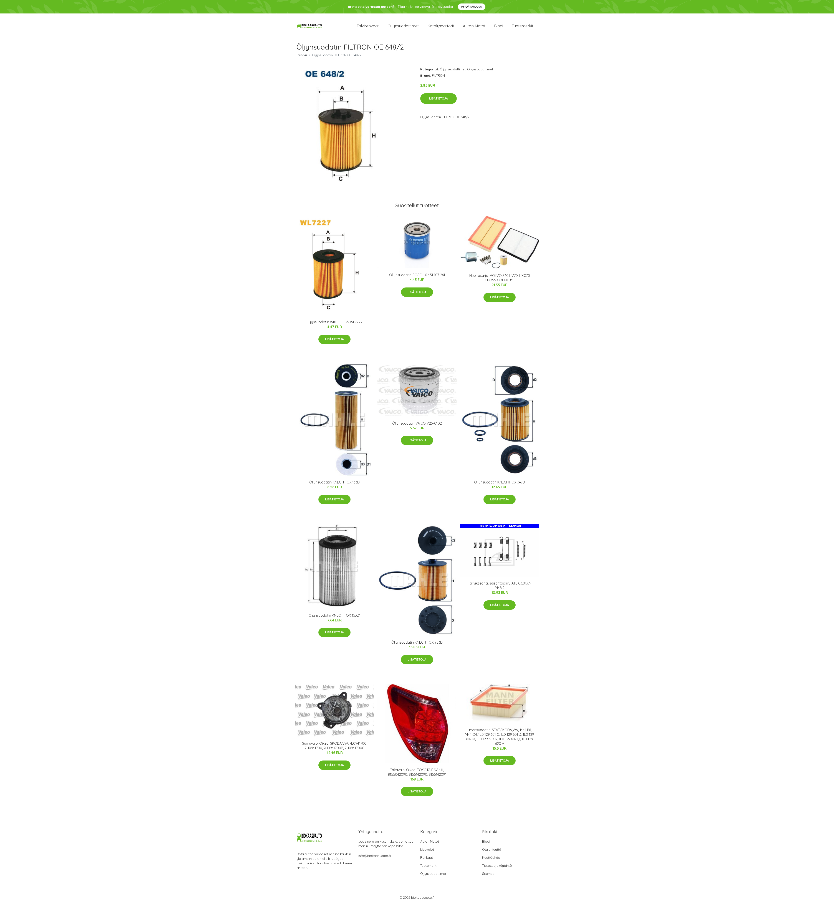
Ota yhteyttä (491, 849)
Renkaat (426, 857)
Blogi (498, 25)
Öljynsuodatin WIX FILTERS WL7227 (334, 322)
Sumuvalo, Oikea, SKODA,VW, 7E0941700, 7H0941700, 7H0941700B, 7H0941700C (334, 745)
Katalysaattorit (440, 25)
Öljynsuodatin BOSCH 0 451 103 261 (417, 275)
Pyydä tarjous (471, 6)
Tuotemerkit (522, 25)
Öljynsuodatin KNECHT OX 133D (334, 482)
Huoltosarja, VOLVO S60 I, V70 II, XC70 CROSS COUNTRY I (499, 277)
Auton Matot (429, 841)
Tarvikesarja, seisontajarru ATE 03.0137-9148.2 (499, 585)
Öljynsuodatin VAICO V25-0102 (417, 423)
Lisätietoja (438, 98)
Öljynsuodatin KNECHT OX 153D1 (335, 615)
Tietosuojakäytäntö (497, 865)
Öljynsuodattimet (403, 25)
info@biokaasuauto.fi (374, 856)
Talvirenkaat (368, 25)
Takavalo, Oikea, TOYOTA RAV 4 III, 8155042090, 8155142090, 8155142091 (417, 772)
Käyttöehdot (491, 857)
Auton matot (474, 25)
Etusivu (301, 55)
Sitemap (488, 874)
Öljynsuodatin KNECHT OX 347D (499, 482)
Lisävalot (427, 849)
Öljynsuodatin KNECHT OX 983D (417, 642)
